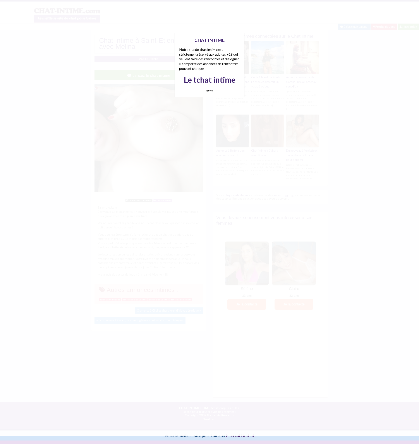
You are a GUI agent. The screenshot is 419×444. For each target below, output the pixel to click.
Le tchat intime (209, 79)
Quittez (209, 90)
